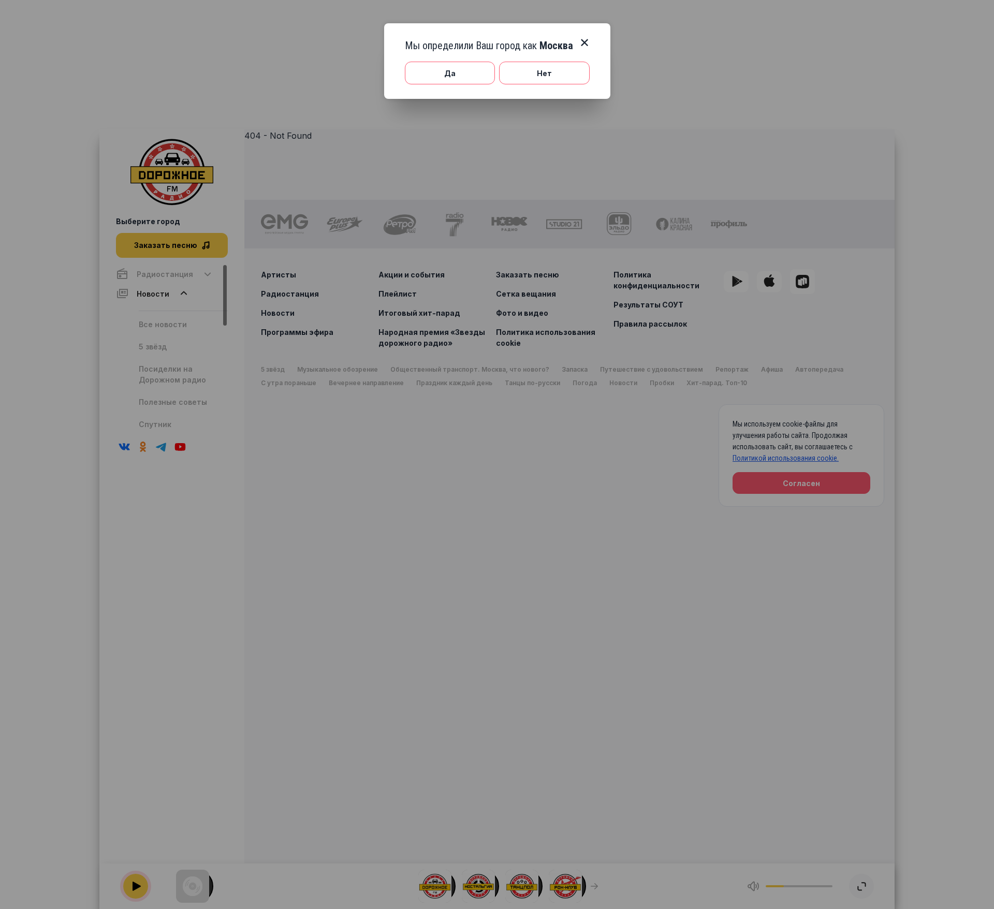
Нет (544, 73)
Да (450, 73)
